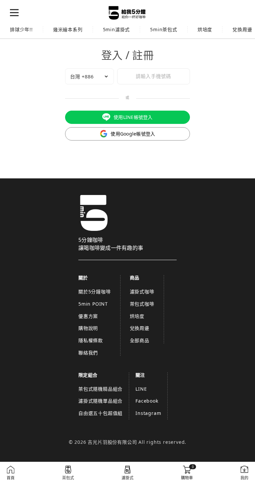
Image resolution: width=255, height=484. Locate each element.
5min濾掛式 (116, 29)
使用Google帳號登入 (133, 134)
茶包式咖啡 (142, 304)
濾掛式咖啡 (142, 291)
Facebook (146, 401)
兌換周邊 (139, 328)
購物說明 (88, 328)
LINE (141, 389)
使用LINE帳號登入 (133, 117)
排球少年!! (21, 29)
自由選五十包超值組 (100, 413)
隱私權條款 (90, 340)
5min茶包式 (163, 29)
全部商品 (139, 340)
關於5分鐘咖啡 (94, 291)
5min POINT (93, 304)
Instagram (148, 413)
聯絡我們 (88, 352)
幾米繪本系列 (68, 29)
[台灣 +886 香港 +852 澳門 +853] (89, 76)
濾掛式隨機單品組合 (100, 401)
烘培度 (205, 29)
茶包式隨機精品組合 (100, 389)
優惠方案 (88, 316)
